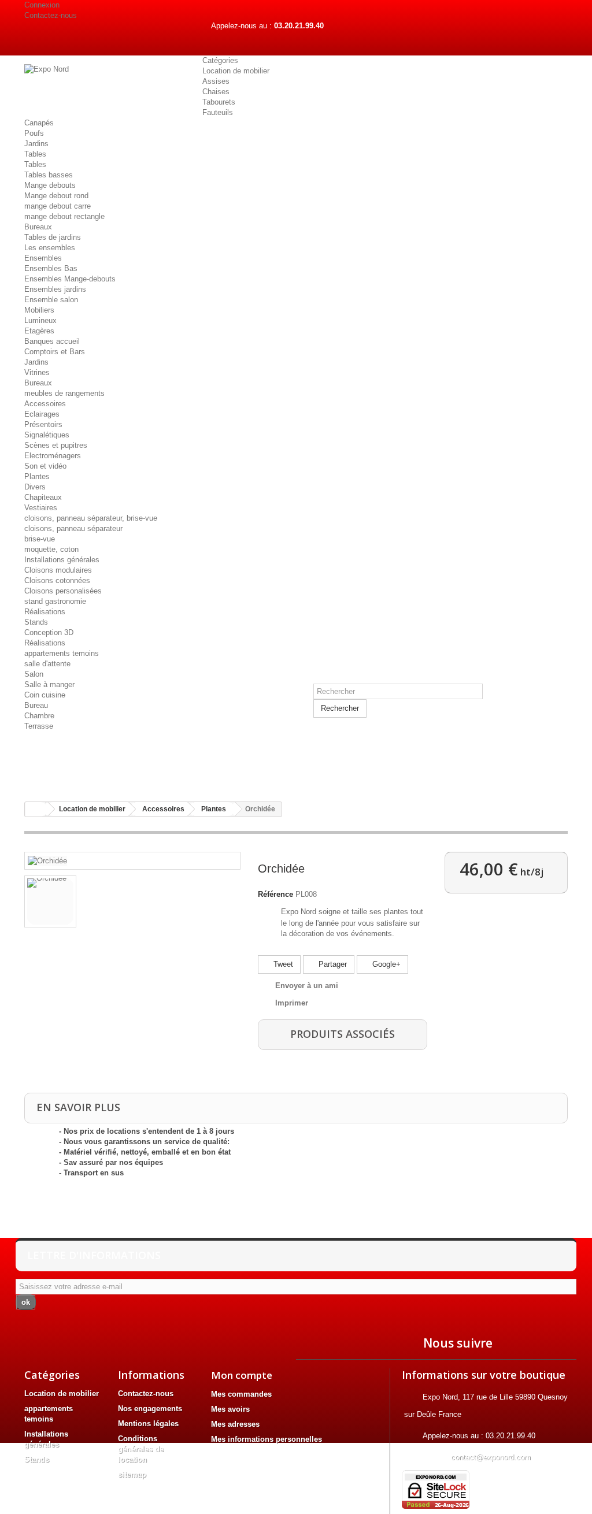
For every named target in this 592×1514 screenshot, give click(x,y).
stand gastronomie (55, 601)
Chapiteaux (43, 497)
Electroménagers (52, 455)
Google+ (385, 964)
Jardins (36, 143)
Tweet (282, 964)
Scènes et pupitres (55, 445)
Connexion (42, 5)
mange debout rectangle (64, 216)
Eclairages (42, 414)
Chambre (39, 715)
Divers (35, 487)
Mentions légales (148, 1423)
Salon (33, 674)
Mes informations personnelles (266, 1439)
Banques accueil (52, 341)
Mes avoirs (230, 1409)
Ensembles (43, 258)
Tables (35, 154)
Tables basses (48, 174)
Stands (36, 622)
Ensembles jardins (55, 289)
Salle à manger (49, 684)
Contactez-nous (50, 15)
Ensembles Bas (50, 268)
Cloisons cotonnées (57, 580)
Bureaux (38, 226)
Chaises (216, 91)
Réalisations (44, 611)
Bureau (36, 705)
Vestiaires (40, 507)
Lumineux (40, 320)
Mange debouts (50, 185)
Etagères (39, 330)
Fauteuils (217, 112)
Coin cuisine (44, 695)
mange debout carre (57, 206)
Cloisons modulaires (58, 570)
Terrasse (38, 726)
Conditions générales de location (141, 1449)
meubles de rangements (64, 393)
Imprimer (291, 1003)
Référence (275, 894)
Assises (216, 81)
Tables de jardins (52, 237)
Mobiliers (39, 310)
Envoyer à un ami (306, 985)
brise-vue (39, 539)
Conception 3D (48, 632)
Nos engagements (150, 1408)
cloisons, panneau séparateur (73, 528)
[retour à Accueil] (36, 809)
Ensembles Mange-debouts (70, 278)
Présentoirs (43, 424)
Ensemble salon (51, 299)
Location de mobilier (235, 70)
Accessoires (45, 403)
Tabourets (218, 102)
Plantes (37, 476)
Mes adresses (235, 1424)
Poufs (34, 133)
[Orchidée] (47, 860)
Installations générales (61, 559)
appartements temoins (61, 653)
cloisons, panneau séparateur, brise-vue (90, 518)
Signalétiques (46, 435)
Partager (331, 964)
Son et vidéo (45, 466)
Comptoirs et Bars (54, 351)
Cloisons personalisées (63, 591)
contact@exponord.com (491, 1457)
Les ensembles (49, 247)
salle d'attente (47, 663)
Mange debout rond (56, 195)
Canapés (39, 122)
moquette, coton (51, 549)
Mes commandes (241, 1394)
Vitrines (37, 372)
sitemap (132, 1474)
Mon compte (241, 1375)
